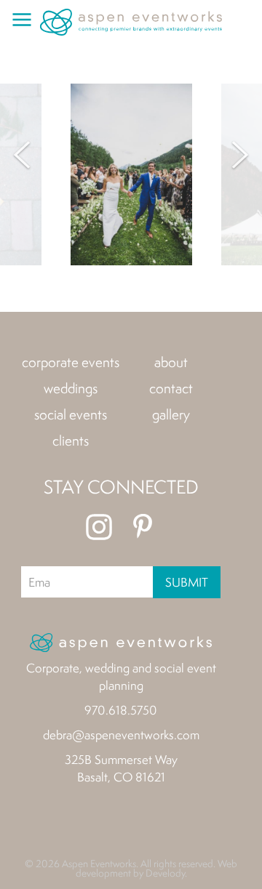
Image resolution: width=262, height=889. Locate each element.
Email (39, 582)
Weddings (71, 388)
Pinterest (143, 527)
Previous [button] (22, 155)
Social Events (70, 414)
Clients (70, 440)
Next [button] (240, 155)
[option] (131, 174)
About (171, 362)
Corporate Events (70, 362)
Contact (171, 388)
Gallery (171, 414)
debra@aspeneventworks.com (121, 734)
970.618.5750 (120, 709)
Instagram (99, 527)
